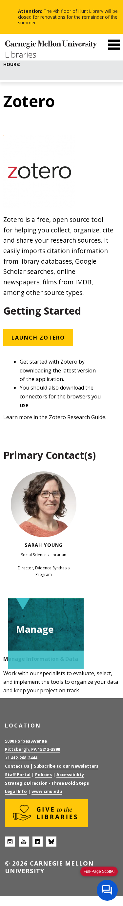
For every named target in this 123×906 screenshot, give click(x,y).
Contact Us (17, 766)
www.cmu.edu (46, 791)
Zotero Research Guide (77, 417)
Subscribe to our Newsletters (66, 766)
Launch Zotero (38, 337)
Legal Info (16, 791)
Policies (43, 774)
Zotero (13, 219)
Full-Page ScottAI (99, 871)
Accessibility (70, 774)
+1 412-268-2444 (21, 758)
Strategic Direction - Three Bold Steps (47, 783)
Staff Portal (18, 774)
